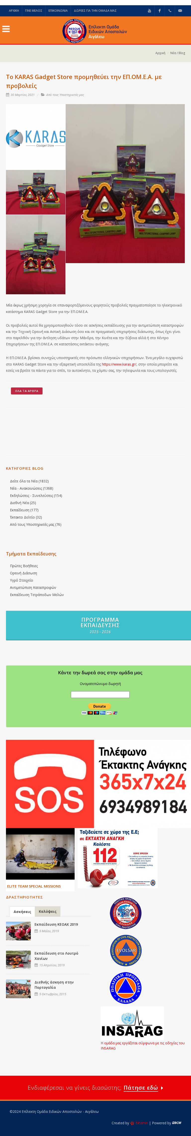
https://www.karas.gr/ (119, 364)
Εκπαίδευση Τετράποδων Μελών (37, 594)
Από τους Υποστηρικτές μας (65, 95)
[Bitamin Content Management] (176, 1123)
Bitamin (142, 1123)
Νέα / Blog (177, 53)
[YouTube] (149, 10)
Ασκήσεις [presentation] (22, 911)
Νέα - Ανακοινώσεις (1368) (31, 488)
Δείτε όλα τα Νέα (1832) (29, 481)
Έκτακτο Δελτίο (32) (26, 517)
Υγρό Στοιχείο (21, 580)
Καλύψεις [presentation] (47, 911)
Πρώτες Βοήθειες (24, 565)
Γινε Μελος (33, 10)
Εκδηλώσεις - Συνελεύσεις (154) (36, 495)
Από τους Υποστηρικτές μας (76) (35, 524)
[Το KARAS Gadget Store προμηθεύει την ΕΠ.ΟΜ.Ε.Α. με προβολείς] (36, 137)
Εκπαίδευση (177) (24, 510)
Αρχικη (14, 10)
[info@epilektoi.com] (180, 10)
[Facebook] (160, 10)
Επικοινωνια (58, 10)
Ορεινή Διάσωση (23, 573)
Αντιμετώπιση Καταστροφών (33, 587)
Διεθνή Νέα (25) (23, 502)
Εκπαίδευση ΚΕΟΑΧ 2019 (56, 924)
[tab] (22, 911)
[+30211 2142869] (170, 10)
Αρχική (160, 53)
